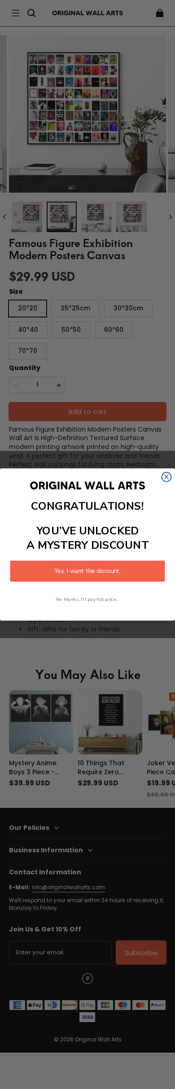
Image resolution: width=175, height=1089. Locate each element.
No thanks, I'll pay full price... (87, 599)
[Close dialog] (166, 477)
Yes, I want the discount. (87, 571)
